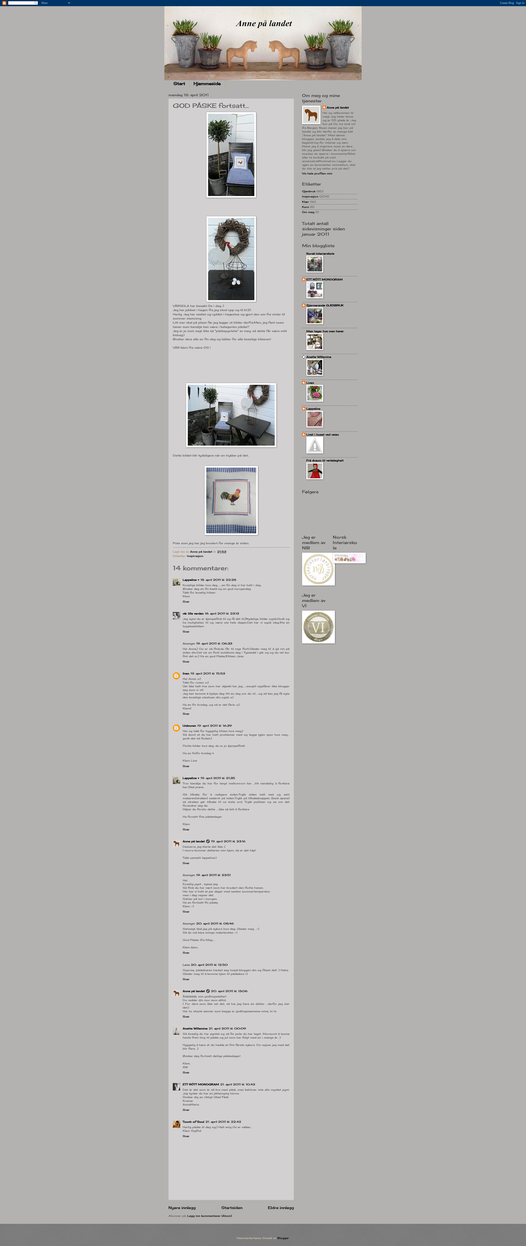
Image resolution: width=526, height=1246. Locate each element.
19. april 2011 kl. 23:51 (213, 875)
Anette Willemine (195, 1028)
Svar (186, 601)
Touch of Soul (193, 1121)
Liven (310, 382)
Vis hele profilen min (317, 173)
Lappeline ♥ (191, 579)
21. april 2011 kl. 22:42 (223, 1121)
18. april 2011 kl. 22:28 (218, 579)
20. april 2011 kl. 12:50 (209, 964)
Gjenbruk (308, 191)
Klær (305, 201)
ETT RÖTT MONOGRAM (201, 1084)
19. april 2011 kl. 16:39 (214, 725)
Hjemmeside (207, 83)
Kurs (305, 207)
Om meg (308, 212)
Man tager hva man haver (325, 331)
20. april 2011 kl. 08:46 (215, 923)
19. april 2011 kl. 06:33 (214, 643)
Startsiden (231, 1207)
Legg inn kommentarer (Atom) (209, 1215)
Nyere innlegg (182, 1207)
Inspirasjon (195, 556)
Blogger (283, 1238)
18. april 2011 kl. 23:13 (222, 613)
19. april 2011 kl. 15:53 (207, 673)
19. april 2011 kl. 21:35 (218, 778)
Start (179, 83)
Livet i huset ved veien (322, 434)
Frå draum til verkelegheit (325, 460)
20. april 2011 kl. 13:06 (229, 991)
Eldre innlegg (281, 1207)
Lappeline (313, 408)
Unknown (189, 725)
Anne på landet (194, 841)
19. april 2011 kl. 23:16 (228, 841)
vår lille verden (193, 613)
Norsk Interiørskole (320, 253)
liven (186, 673)
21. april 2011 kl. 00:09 (227, 1028)
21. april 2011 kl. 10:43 (237, 1084)
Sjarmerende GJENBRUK (325, 305)
